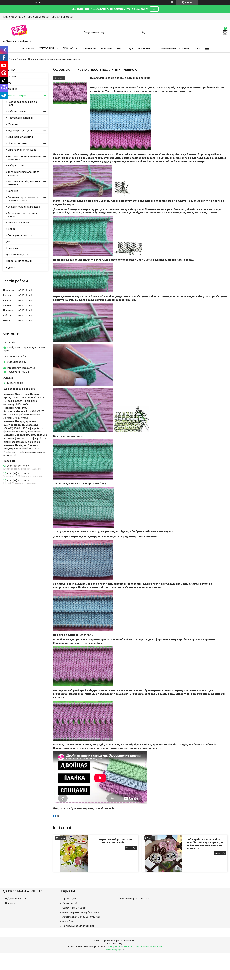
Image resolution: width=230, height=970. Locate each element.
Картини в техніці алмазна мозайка (24, 183)
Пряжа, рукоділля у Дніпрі (78, 925)
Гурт (197, 48)
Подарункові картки (20, 235)
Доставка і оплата (141, 48)
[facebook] (54, 816)
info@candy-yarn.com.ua (21, 367)
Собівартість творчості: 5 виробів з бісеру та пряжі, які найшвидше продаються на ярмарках (205, 843)
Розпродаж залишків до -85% (22, 103)
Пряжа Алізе (69, 898)
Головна (28, 48)
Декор (12, 228)
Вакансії (10, 903)
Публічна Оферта (15, 898)
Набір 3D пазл (16, 165)
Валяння (13, 190)
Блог (120, 48)
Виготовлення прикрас (22, 149)
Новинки (11, 88)
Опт (8, 241)
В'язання (13, 124)
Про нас (68, 48)
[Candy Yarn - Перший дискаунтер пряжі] (19, 29)
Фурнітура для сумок (20, 130)
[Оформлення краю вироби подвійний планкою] (70, 93)
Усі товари (46, 48)
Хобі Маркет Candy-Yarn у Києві (81, 916)
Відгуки (10, 267)
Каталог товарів (16, 95)
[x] (58, 816)
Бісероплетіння (17, 143)
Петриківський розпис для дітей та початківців (114, 841)
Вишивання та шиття (20, 136)
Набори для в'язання (20, 117)
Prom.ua (131, 940)
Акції (9, 82)
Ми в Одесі (68, 921)
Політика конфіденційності (148, 946)
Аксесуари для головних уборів (22, 214)
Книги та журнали (18, 222)
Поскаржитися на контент (121, 946)
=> (154, 8)
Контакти (89, 48)
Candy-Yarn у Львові (74, 907)
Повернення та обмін (174, 48)
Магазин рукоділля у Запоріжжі (81, 912)
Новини (106, 48)
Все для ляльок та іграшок (24, 206)
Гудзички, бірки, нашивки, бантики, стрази (23, 199)
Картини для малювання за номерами (24, 158)
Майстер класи (17, 111)
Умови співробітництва (134, 898)
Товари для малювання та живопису (23, 173)
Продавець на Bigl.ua (115, 943)
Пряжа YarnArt (71, 903)
